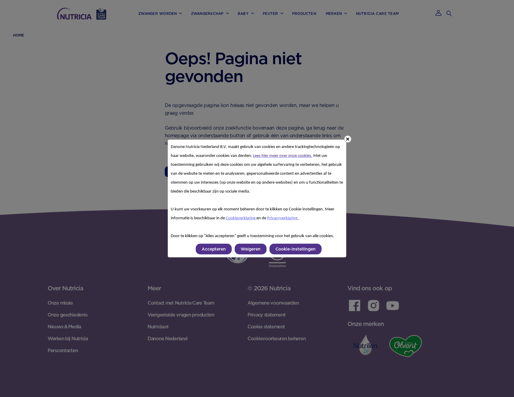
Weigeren (251, 249)
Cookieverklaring (241, 218)
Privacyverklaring (282, 218)
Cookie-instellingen (295, 249)
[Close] (347, 139)
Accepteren (214, 249)
